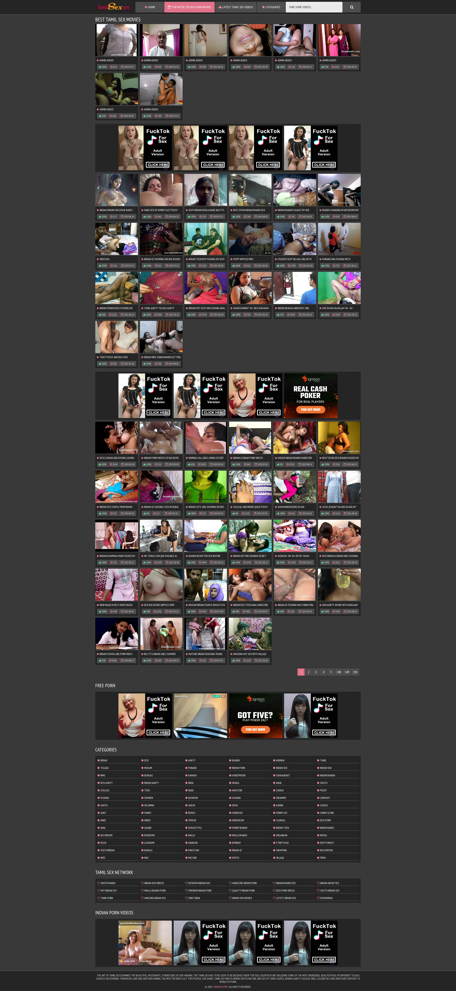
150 (355, 672)
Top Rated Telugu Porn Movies (191, 7)
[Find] (352, 7)
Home (151, 7)
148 (339, 672)
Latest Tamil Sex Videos (237, 7)
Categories (272, 7)
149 (347, 672)
